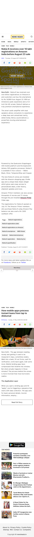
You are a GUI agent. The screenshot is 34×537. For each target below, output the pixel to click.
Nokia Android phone (16, 235)
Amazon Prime (25, 198)
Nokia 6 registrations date (10, 223)
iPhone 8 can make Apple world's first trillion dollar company (1, 270)
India (9, 41)
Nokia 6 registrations (15, 219)
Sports (23, 41)
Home (3, 41)
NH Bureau (4, 320)
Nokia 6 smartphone (8, 231)
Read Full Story (17, 402)
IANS (2, 58)
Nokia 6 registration (8, 239)
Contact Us (18, 530)
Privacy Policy (15, 527)
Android (4, 235)
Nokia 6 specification (9, 243)
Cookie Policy (26, 527)
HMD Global (21, 231)
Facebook (7, 262)
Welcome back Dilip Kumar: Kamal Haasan (32, 270)
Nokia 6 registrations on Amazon (12, 227)
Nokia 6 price (21, 239)
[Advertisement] (17, 17)
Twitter (23, 262)
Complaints (27, 530)
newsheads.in (22, 534)
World (16, 41)
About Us (6, 527)
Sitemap (6, 530)
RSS (11, 530)
